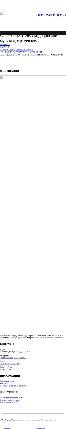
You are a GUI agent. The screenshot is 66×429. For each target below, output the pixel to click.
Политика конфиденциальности (13, 386)
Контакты (4, 384)
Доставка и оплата (7, 381)
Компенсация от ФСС (9, 402)
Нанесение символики (9, 400)
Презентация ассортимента (11, 398)
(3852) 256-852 (20, 358)
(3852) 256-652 (46, 15)
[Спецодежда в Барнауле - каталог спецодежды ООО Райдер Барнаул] (12, 19)
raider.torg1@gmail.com (9, 363)
